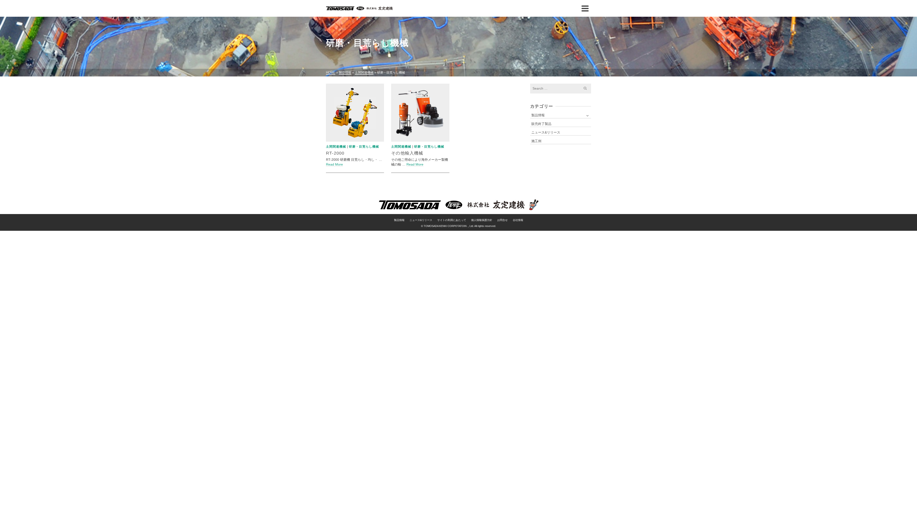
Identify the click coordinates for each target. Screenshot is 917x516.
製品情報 (538, 115)
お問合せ (502, 220)
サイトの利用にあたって (451, 220)
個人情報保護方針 (481, 220)
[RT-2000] (355, 113)
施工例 (536, 141)
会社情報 (518, 220)
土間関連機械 (336, 146)
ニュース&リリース (545, 132)
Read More (334, 164)
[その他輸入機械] (420, 113)
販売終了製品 (541, 124)
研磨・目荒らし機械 (364, 146)
